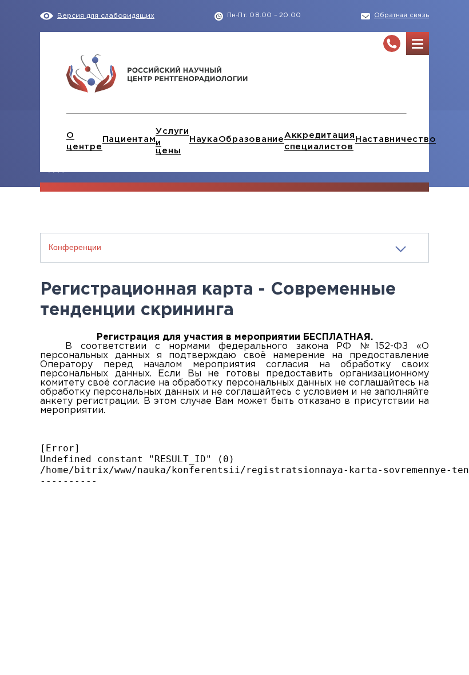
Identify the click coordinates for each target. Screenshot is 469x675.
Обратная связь (401, 15)
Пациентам (129, 139)
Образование (251, 139)
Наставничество (395, 139)
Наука (203, 139)
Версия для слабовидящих (105, 16)
